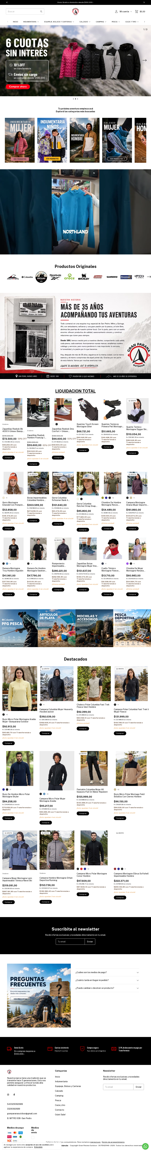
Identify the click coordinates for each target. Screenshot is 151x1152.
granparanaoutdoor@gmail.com (22, 1113)
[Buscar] (41, 11)
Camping (100, 22)
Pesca (115, 22)
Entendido (38, 1147)
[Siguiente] (144, 21)
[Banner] (19, 628)
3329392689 (13, 1109)
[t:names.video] (75, 211)
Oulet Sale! (60, 1114)
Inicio (15, 22)
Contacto (59, 1110)
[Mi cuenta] (116, 11)
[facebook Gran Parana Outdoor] (14, 1094)
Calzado (83, 22)
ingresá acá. (95, 1142)
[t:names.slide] (75, 60)
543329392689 (15, 1104)
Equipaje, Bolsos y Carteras (58, 22)
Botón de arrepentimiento (113, 1142)
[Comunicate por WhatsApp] (145, 1146)
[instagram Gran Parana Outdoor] (8, 1094)
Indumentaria (29, 22)
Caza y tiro (130, 22)
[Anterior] (8, 21)
